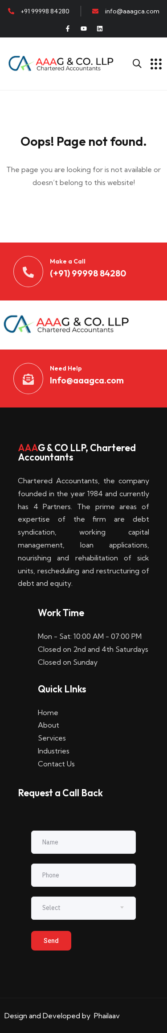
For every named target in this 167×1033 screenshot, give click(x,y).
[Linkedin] (100, 28)
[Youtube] (84, 28)
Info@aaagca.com (87, 380)
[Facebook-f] (68, 28)
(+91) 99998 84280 (88, 273)
